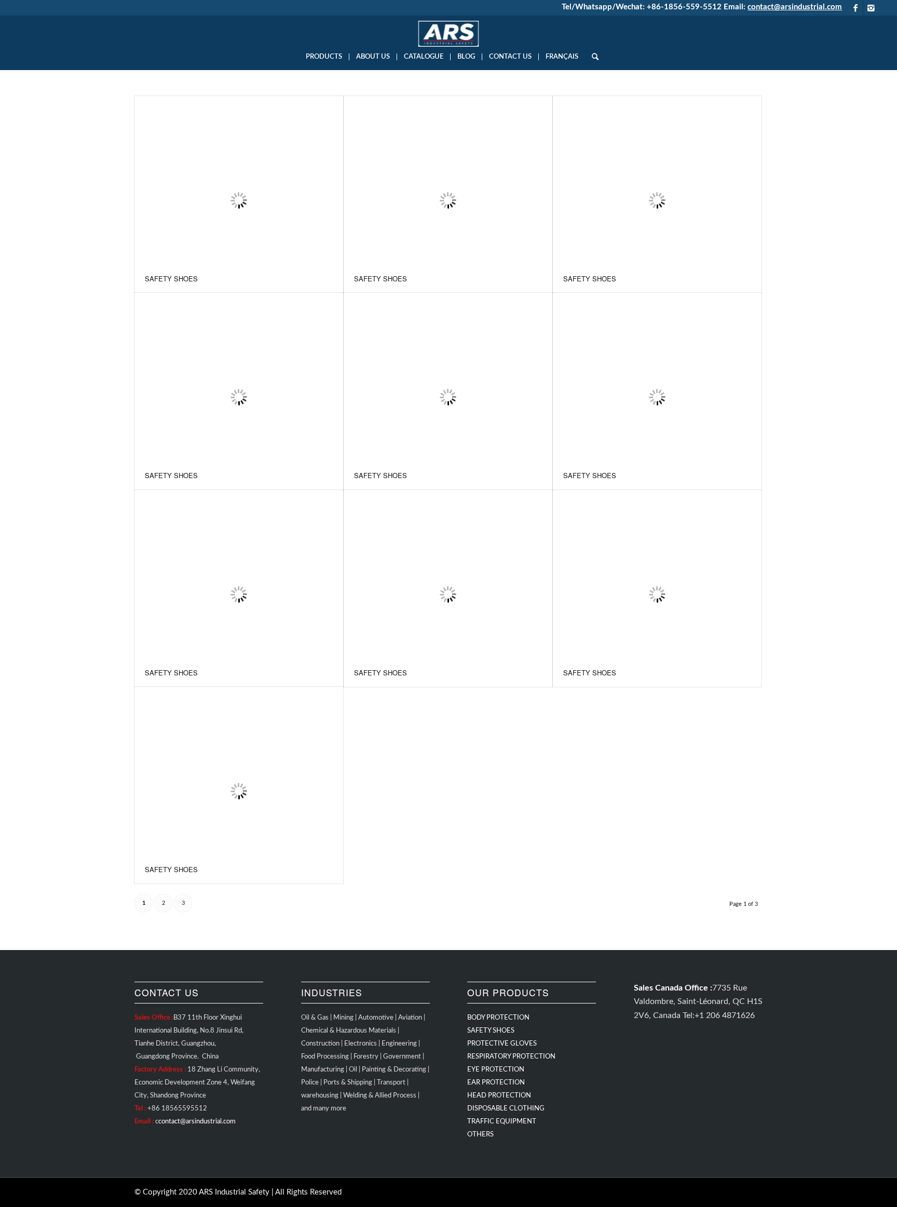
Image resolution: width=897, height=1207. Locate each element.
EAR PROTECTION (496, 1082)
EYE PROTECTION (495, 1069)
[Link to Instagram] (871, 8)
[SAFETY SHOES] (238, 180)
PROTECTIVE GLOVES (502, 1043)
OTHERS (480, 1134)
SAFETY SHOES (171, 278)
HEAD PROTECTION (499, 1095)
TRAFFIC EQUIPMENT (501, 1121)
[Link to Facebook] (855, 8)
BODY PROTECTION (498, 1017)
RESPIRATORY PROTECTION (511, 1056)
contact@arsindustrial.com (795, 7)
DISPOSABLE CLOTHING (506, 1108)
